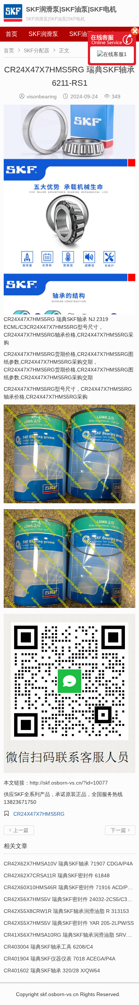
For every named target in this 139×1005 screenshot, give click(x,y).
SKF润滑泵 (43, 34)
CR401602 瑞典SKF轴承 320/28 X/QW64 (52, 970)
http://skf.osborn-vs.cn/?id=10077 (69, 783)
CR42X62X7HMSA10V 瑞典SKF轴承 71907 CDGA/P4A (68, 864)
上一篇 (19, 830)
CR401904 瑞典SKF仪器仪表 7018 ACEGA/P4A (59, 959)
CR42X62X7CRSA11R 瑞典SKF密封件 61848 (57, 875)
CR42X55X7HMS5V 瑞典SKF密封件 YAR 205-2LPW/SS (69, 923)
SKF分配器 (36, 50)
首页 (11, 34)
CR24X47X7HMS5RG (38, 814)
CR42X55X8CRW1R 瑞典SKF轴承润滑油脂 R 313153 (66, 911)
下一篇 (120, 830)
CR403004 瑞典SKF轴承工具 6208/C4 (48, 947)
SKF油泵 (81, 34)
